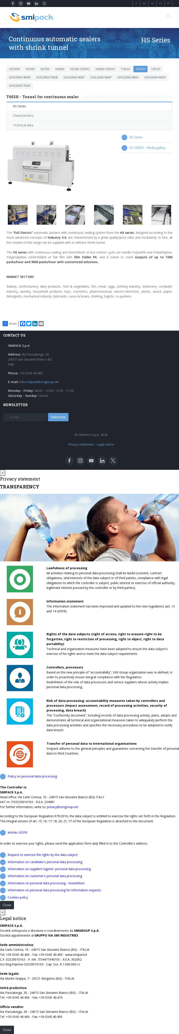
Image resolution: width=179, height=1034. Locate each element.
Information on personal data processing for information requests (54, 890)
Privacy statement (81, 444)
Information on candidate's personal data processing (45, 862)
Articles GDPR (17, 832)
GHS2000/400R (155, 77)
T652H (140, 69)
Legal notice (105, 444)
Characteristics (23, 115)
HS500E (14, 69)
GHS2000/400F (74, 77)
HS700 (45, 69)
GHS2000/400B (20, 77)
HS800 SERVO (105, 69)
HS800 (59, 69)
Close (7, 905)
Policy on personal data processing (32, 776)
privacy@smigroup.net (62, 807)
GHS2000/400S (128, 77)
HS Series (19, 106)
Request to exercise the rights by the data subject (43, 855)
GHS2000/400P (101, 77)
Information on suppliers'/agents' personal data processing (49, 869)
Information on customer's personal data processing (45, 876)
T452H (125, 69)
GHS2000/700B (47, 77)
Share (13, 323)
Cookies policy (18, 897)
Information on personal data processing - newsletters (46, 883)
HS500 (30, 69)
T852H (155, 69)
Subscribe (58, 417)
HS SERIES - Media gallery (147, 148)
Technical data (23, 125)
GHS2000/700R (19, 85)
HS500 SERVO (80, 69)
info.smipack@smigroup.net (39, 382)
